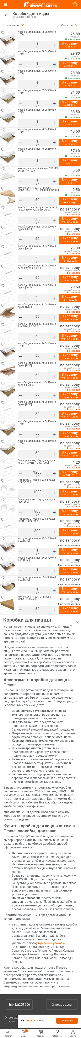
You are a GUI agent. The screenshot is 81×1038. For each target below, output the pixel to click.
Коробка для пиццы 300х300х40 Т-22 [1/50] (37, 559)
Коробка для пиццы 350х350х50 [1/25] (37, 111)
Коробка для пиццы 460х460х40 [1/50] (37, 422)
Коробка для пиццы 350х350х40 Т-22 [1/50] (37, 578)
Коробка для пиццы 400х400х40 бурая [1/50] (37, 364)
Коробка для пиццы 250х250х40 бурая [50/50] (37, 247)
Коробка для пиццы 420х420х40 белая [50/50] (37, 383)
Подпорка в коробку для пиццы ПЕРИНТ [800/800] (36, 520)
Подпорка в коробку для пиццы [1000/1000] (36, 481)
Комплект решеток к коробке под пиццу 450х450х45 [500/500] (37, 208)
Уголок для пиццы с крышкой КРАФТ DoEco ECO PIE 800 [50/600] (38, 189)
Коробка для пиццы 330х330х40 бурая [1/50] (37, 305)
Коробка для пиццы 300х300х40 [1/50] (37, 52)
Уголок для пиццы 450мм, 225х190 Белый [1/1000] (38, 169)
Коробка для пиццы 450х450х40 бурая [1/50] (37, 403)
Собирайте (67, 1020)
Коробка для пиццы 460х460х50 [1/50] (37, 442)
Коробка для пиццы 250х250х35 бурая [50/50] (37, 228)
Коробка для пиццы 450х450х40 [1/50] (37, 150)
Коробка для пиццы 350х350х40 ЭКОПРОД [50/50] (37, 325)
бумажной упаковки (52, 943)
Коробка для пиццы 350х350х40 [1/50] (37, 91)
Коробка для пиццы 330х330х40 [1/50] (37, 72)
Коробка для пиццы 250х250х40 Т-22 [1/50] (37, 539)
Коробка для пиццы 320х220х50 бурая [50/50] (37, 286)
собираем (32, 1020)
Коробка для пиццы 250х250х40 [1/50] (37, 33)
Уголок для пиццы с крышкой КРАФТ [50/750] (35, 598)
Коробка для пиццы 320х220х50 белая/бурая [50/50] (37, 267)
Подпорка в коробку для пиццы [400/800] (36, 500)
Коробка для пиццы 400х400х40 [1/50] (37, 130)
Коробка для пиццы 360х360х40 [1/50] (37, 344)
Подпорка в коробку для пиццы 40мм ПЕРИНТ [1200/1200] (36, 461)
